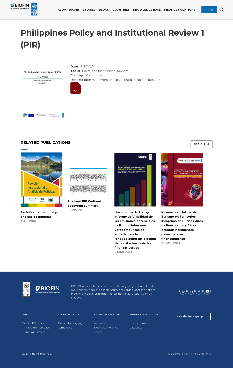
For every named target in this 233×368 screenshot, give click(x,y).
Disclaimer (174, 353)
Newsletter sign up (190, 316)
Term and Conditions (197, 353)
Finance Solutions (179, 9)
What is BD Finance (34, 323)
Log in (26, 336)
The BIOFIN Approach (36, 327)
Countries (121, 9)
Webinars (99, 323)
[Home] (24, 9)
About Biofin (68, 9)
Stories (89, 9)
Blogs (104, 9)
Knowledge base (147, 9)
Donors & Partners (33, 332)
